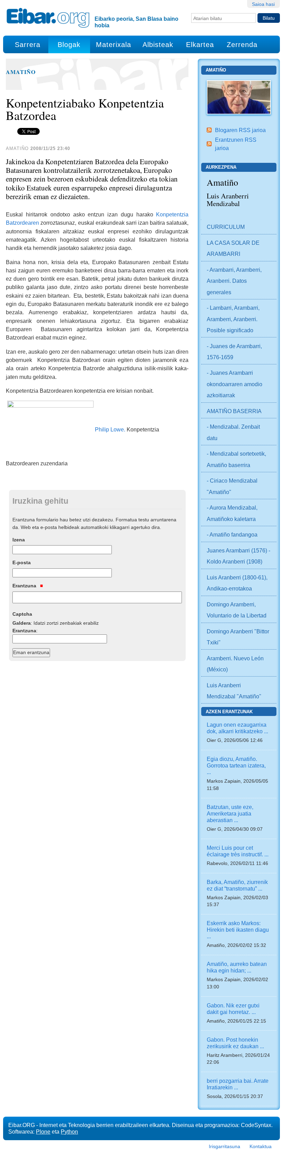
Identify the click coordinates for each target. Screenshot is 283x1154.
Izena (18, 539)
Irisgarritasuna (224, 1146)
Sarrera (27, 44)
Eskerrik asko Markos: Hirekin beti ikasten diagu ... (238, 929)
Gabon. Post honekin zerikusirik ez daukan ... (235, 1042)
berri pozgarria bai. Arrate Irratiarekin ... (238, 1084)
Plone (43, 1131)
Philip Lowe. (110, 429)
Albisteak (158, 44)
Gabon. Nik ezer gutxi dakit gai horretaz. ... (233, 1008)
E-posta (21, 562)
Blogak (69, 44)
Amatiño (21, 72)
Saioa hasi (263, 4)
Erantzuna (25, 585)
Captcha (22, 614)
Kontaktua (261, 1146)
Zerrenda (242, 44)
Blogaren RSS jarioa (240, 130)
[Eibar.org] (48, 17)
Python (69, 1131)
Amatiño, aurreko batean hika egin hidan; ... (237, 967)
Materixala (113, 44)
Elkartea (200, 44)
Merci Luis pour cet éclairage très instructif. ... (238, 851)
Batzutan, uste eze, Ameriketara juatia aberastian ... (230, 813)
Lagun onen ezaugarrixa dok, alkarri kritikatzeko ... (237, 728)
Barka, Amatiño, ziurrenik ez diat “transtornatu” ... (237, 885)
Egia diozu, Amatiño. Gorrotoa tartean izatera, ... (236, 765)
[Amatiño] (239, 97)
